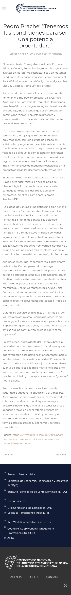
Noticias (56, 53)
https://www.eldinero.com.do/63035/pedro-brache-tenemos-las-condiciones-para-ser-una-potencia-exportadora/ (33, 439)
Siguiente (61, 454)
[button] (4, 8)
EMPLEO (33, 576)
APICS (11, 537)
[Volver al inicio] (36, 8)
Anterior (8, 454)
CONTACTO (53, 576)
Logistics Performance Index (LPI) (28, 512)
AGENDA (16, 576)
